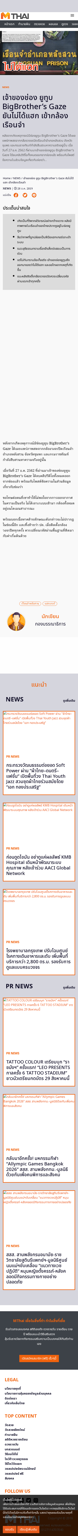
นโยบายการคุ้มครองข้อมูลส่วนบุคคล (28, 1393)
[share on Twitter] (25, 195)
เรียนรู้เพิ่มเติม (28, 1529)
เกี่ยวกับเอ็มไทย (15, 1403)
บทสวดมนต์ (12, 1449)
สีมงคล (9, 1478)
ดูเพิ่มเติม (69, 700)
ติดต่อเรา (11, 1398)
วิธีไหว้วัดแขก (13, 1464)
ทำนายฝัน (24, 24)
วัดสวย (9, 1425)
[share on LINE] (34, 195)
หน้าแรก (9, 24)
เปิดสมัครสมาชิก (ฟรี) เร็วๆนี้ (39, 1358)
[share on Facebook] (16, 195)
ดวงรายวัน (11, 1444)
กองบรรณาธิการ (50, 624)
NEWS (5, 87)
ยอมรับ (9, 1529)
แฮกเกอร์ (50, 604)
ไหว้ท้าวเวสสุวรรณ (16, 1459)
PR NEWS (12, 756)
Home (7, 178)
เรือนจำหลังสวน (30, 604)
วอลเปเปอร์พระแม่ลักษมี (20, 1469)
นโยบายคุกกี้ (13, 1388)
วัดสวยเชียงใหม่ (15, 1430)
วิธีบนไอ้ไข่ (11, 1454)
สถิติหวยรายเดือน (16, 1439)
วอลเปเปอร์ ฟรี (14, 1473)
